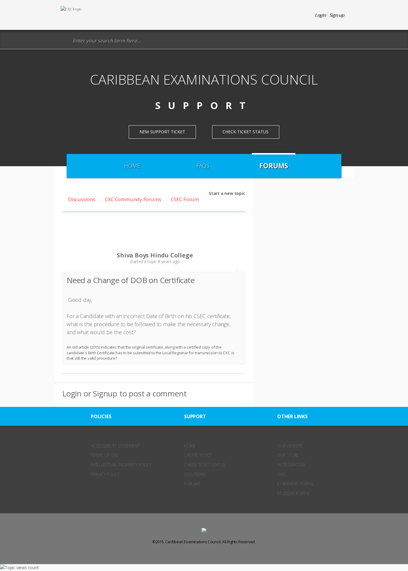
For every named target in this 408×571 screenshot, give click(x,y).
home (190, 446)
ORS (281, 474)
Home (132, 165)
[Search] (65, 40)
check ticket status (204, 465)
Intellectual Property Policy (121, 465)
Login (72, 393)
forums (192, 484)
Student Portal (293, 493)
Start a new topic (227, 193)
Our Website (290, 446)
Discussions (81, 199)
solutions (195, 474)
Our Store (288, 455)
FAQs (203, 165)
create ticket (197, 455)
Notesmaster (291, 465)
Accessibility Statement (115, 446)
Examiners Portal (295, 484)
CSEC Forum (185, 199)
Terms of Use (105, 455)
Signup (105, 393)
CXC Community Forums (133, 199)
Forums (273, 165)
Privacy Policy (105, 474)
